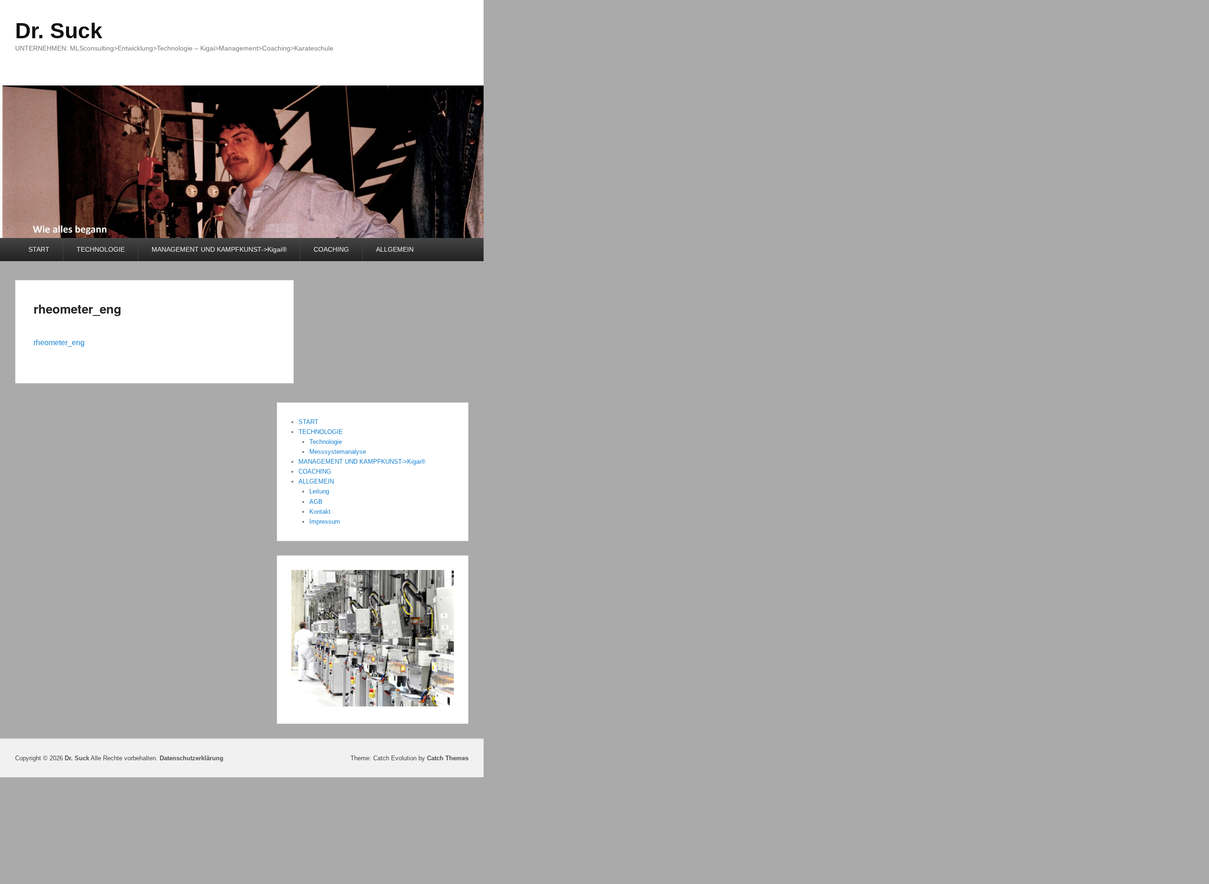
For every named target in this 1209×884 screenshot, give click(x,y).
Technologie (325, 441)
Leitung (319, 491)
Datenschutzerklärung (191, 758)
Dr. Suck (58, 30)
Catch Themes (447, 758)
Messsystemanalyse (337, 451)
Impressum (324, 521)
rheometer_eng (77, 308)
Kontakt (320, 511)
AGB (316, 501)
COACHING (331, 249)
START (39, 249)
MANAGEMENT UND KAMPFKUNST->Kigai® (219, 249)
